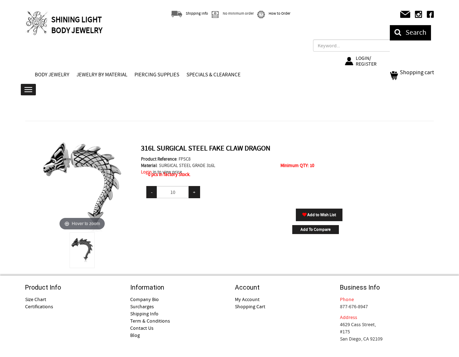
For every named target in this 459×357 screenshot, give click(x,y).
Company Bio (144, 299)
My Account (247, 299)
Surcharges (142, 306)
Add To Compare (316, 229)
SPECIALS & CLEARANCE (213, 74)
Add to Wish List (321, 215)
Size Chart (35, 299)
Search (413, 32)
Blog (135, 335)
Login (146, 172)
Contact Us (141, 328)
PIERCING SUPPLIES (156, 74)
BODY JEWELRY (52, 74)
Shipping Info (144, 313)
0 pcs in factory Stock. (169, 174)
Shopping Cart (250, 306)
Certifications (39, 306)
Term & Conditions (150, 321)
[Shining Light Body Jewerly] (37, 23)
